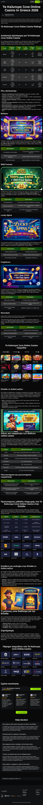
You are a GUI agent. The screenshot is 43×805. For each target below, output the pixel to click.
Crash (26, 351)
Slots (36, 351)
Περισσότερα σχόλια (21, 712)
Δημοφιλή (5, 351)
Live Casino (15, 351)
